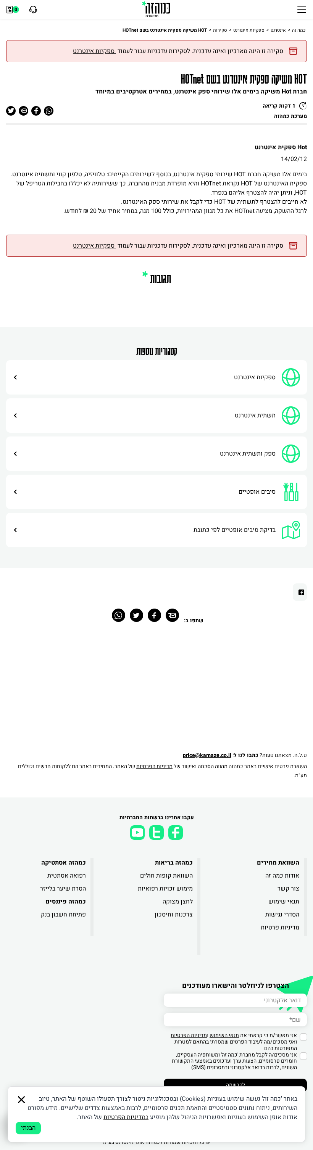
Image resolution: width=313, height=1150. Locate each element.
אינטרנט (278, 30)
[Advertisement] (156, 691)
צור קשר (288, 888)
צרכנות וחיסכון (173, 914)
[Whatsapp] (118, 615)
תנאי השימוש (224, 1035)
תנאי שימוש (283, 901)
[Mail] (172, 615)
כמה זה (298, 30)
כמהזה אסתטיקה (63, 862)
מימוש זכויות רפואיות (165, 888)
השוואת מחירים (278, 862)
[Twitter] (136, 615)
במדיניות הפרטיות (125, 1117)
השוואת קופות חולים (166, 875)
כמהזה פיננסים (65, 901)
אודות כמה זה (282, 875)
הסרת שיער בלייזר (63, 888)
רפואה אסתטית (66, 875)
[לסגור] (21, 1099)
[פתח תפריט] (302, 9)
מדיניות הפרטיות (154, 766)
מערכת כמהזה (290, 116)
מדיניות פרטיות (280, 927)
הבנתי (28, 1127)
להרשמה (235, 1085)
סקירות (220, 30)
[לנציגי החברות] (32, 9)
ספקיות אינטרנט (249, 30)
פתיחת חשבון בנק (63, 914)
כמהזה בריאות (173, 862)
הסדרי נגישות (282, 914)
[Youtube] (137, 832)
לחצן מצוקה (177, 901)
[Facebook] (154, 615)
